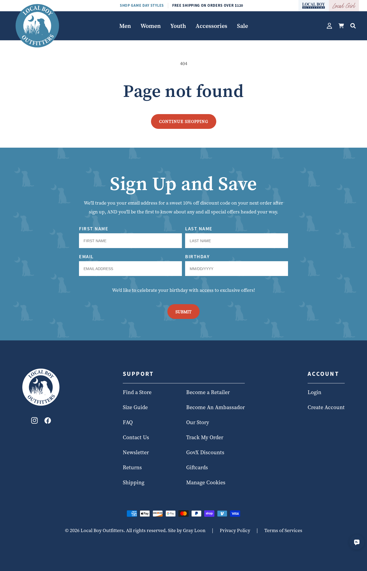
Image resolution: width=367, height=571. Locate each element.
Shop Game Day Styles (142, 5)
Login (314, 392)
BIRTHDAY (197, 256)
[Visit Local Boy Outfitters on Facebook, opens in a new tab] (47, 422)
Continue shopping (183, 121)
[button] (125, 26)
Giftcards (197, 467)
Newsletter (136, 452)
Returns (132, 467)
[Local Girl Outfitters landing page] (344, 6)
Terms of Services (283, 530)
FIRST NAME (93, 229)
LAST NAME (199, 229)
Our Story (197, 422)
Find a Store (137, 392)
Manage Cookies (205, 482)
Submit (183, 312)
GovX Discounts (205, 452)
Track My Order (204, 437)
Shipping (133, 482)
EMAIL (86, 256)
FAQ (128, 422)
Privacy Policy (235, 530)
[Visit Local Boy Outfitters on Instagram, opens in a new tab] (34, 422)
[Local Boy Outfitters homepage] (313, 6)
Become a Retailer (208, 392)
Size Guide (135, 407)
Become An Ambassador (215, 407)
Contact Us (136, 437)
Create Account (326, 407)
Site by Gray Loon (187, 530)
